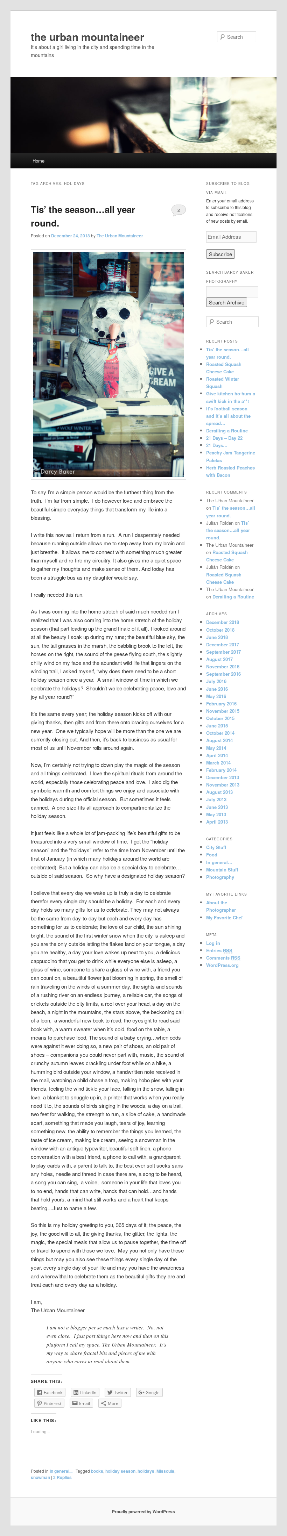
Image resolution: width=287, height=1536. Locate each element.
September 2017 (223, 651)
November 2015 (222, 711)
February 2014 (221, 770)
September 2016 (223, 673)
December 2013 (222, 777)
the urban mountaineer (87, 36)
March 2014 (218, 762)
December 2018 (222, 622)
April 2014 (217, 755)
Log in (213, 943)
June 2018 (217, 637)
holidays (146, 1471)
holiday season (120, 1471)
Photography (220, 877)
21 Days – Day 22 (224, 438)
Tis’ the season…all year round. (228, 530)
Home (38, 160)
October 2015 (220, 718)
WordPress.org (222, 965)
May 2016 (216, 696)
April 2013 (217, 821)
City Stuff (216, 847)
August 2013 (219, 792)
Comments (223, 957)
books (97, 1471)
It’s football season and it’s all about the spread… (228, 415)
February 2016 (221, 703)
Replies (62, 1477)
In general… (219, 862)
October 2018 (220, 629)
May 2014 (216, 748)
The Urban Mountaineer (120, 235)
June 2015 (217, 725)
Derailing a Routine (227, 430)
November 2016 (222, 666)
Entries (219, 950)
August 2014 (219, 740)
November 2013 (222, 784)
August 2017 (219, 659)
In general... (61, 1471)
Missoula (165, 1471)
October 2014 (220, 733)
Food (211, 854)
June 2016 (217, 689)
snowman (40, 1477)
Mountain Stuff (222, 869)
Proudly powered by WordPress (143, 1511)
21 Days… (216, 445)
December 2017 (222, 644)
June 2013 (217, 807)
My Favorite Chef (224, 917)
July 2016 (216, 681)
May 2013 (216, 814)
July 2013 (216, 799)
